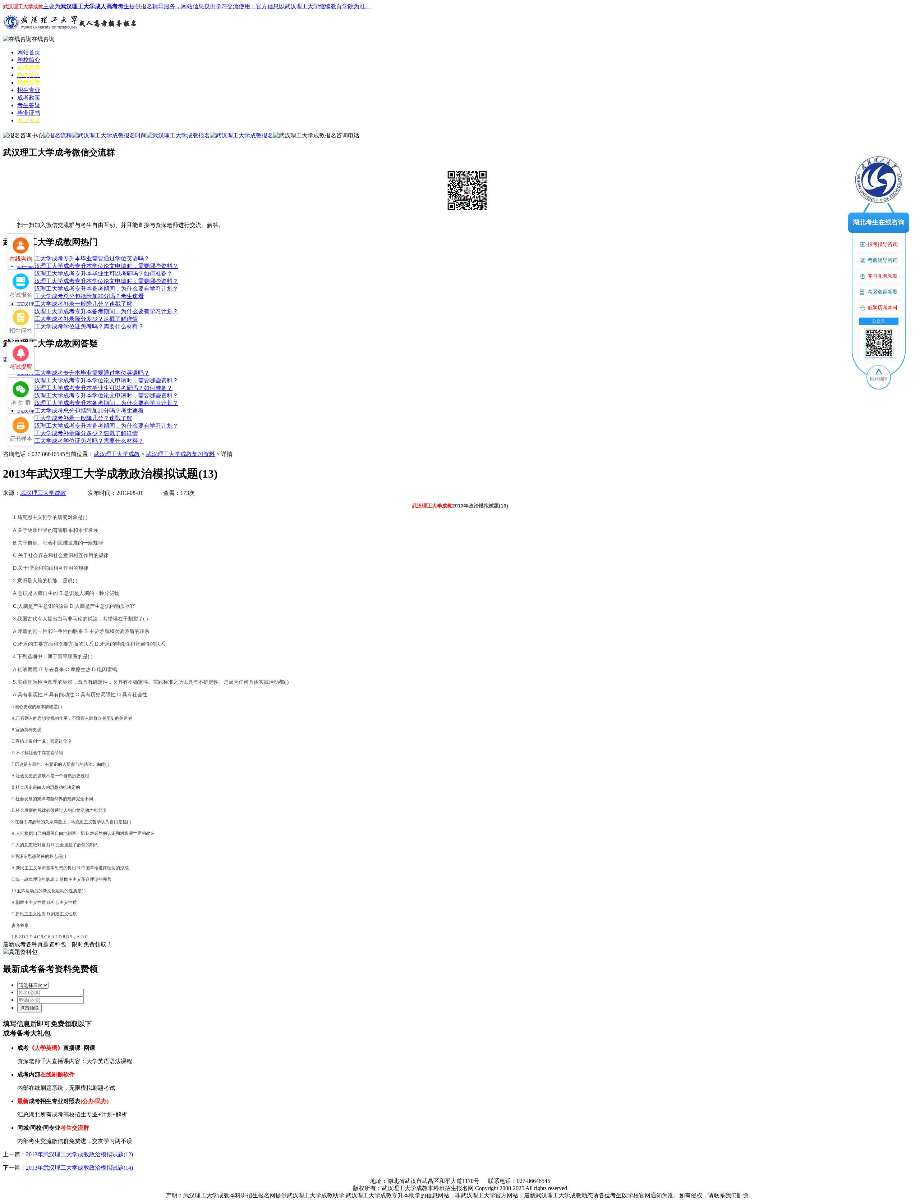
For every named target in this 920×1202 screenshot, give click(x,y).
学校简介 (28, 60)
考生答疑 (28, 105)
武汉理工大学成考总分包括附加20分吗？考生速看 (80, 296)
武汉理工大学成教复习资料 (180, 454)
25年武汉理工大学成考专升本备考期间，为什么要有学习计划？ (97, 289)
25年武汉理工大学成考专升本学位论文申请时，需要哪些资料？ (97, 266)
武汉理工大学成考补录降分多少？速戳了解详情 (77, 319)
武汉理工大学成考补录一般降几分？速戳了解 (74, 304)
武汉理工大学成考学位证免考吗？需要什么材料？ (80, 326)
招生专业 (28, 90)
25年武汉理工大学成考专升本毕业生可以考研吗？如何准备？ (94, 273)
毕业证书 (28, 113)
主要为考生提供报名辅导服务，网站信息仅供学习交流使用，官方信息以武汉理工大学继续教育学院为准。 (187, 6)
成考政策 (28, 98)
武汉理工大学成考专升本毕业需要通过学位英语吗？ (83, 258)
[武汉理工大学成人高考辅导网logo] (71, 34)
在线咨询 (43, 39)
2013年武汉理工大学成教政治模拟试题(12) (79, 1154)
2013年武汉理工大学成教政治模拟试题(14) (79, 1168)
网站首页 (28, 52)
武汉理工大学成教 (117, 454)
